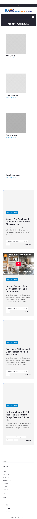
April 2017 (5, 471)
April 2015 (5, 490)
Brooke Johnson (13, 175)
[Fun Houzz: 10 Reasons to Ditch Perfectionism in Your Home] (18, 328)
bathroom (11, 437)
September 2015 (7, 480)
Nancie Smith (12, 95)
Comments (6, 508)
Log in (4, 501)
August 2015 (6, 483)
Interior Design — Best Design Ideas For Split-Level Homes (17, 289)
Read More (28, 244)
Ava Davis (10, 56)
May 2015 (5, 486)
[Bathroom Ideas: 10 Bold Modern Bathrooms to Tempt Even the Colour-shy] (18, 391)
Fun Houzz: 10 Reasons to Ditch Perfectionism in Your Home (18, 352)
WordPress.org (6, 511)
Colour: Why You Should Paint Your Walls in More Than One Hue (18, 222)
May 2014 (5, 493)
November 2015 (6, 474)
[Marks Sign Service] (18, 10)
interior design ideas (13, 241)
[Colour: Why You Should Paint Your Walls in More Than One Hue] (18, 198)
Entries (5, 505)
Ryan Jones (11, 135)
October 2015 (6, 477)
